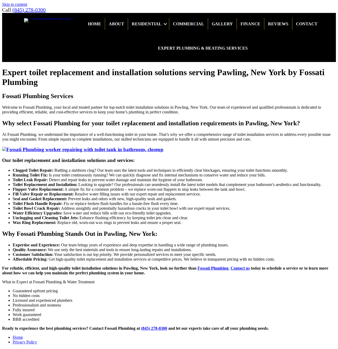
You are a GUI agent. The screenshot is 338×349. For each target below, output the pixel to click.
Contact (306, 24)
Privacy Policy (25, 342)
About (116, 24)
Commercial (188, 24)
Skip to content (14, 4)
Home (94, 24)
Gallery (222, 24)
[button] (165, 24)
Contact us (240, 268)
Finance (250, 24)
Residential (147, 24)
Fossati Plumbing (213, 268)
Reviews (278, 24)
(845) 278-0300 (29, 10)
